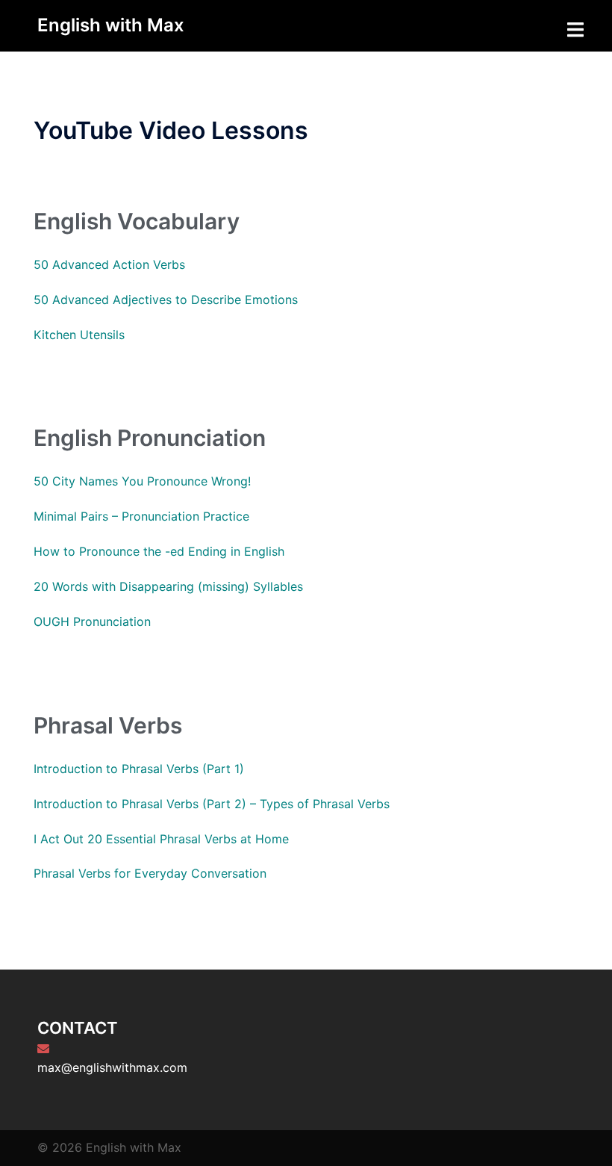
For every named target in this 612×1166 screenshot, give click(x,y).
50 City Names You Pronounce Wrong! (142, 481)
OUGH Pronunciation (92, 621)
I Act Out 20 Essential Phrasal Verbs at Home (161, 838)
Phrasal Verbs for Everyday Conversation (150, 873)
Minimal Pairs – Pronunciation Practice (141, 516)
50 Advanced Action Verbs (109, 264)
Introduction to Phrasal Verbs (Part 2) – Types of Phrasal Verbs (212, 803)
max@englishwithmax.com (112, 1067)
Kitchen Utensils (79, 334)
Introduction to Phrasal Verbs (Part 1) (139, 768)
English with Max (110, 25)
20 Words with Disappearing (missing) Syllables (168, 586)
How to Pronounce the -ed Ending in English (159, 551)
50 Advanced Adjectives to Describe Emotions (166, 299)
